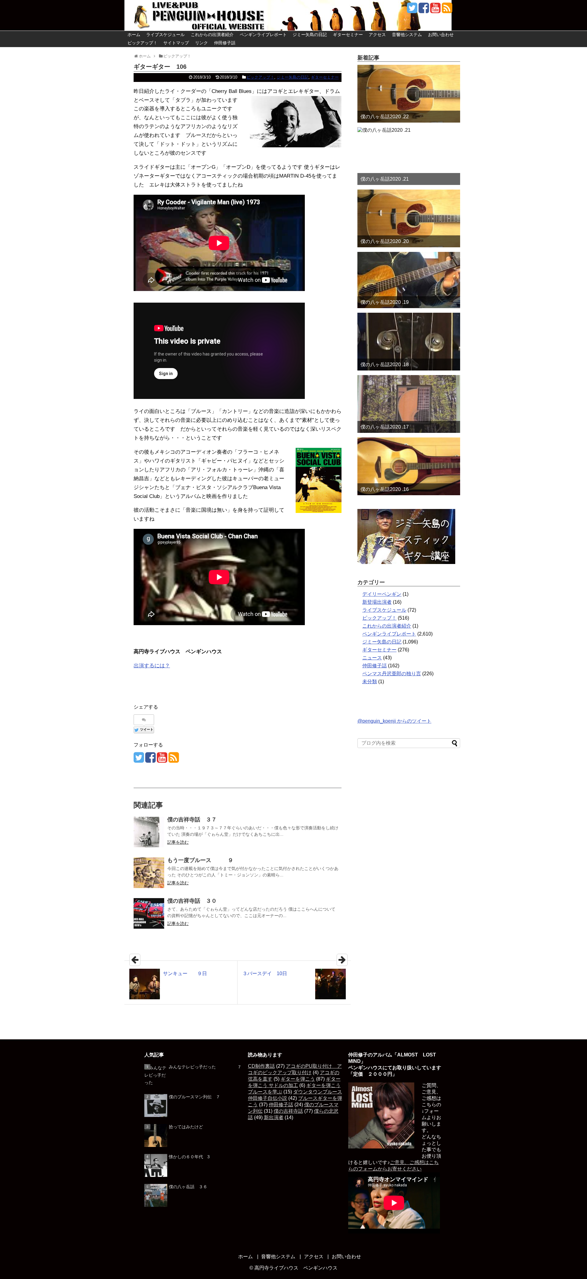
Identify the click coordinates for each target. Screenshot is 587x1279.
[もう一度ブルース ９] (149, 872)
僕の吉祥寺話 (288, 1111)
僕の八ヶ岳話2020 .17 (384, 426)
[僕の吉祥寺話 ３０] (149, 913)
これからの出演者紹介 (212, 34)
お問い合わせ (441, 34)
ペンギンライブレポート (263, 34)
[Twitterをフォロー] (412, 10)
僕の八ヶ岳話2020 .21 (384, 179)
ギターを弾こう (298, 1079)
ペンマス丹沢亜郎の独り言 (391, 673)
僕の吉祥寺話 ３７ (192, 819)
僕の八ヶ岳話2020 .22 (384, 116)
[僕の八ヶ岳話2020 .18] (408, 341)
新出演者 (273, 1117)
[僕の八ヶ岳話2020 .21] (408, 156)
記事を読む (178, 842)
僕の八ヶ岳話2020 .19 (384, 302)
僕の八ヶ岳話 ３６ (188, 1186)
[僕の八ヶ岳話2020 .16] (408, 466)
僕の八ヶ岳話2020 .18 (384, 364)
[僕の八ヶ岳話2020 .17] (408, 404)
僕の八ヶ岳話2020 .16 (384, 489)
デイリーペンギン (381, 594)
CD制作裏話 (261, 1066)
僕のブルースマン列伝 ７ (194, 1096)
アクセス (377, 34)
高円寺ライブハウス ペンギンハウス (296, 1267)
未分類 (369, 681)
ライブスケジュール (165, 34)
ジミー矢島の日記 (310, 34)
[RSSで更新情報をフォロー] (447, 10)
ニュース (372, 657)
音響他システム (407, 34)
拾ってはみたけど (186, 1126)
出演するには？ (152, 666)
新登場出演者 (377, 602)
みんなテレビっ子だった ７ (205, 1066)
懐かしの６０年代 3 (189, 1156)
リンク (201, 42)
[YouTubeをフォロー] (435, 10)
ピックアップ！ (142, 42)
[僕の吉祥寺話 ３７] (149, 832)
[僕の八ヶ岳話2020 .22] (408, 94)
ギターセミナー (348, 34)
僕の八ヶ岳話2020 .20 (384, 241)
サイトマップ (176, 42)
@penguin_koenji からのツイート (394, 721)
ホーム (133, 34)
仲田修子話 (224, 42)
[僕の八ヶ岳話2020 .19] (408, 280)
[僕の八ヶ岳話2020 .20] (408, 218)
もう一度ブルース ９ (200, 860)
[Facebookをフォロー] (424, 10)
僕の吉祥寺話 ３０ (192, 901)
